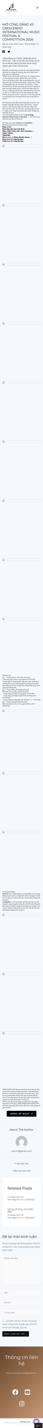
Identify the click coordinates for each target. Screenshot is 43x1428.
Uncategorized (14, 1197)
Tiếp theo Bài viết (21, 1171)
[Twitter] (9, 51)
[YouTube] (27, 1392)
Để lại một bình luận (12, 44)
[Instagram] (21, 1403)
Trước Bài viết (21, 1163)
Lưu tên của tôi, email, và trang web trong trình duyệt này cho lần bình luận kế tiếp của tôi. (19, 1324)
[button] (21, 1114)
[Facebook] (3, 51)
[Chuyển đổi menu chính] (37, 7)
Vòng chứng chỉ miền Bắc (20, 1210)
